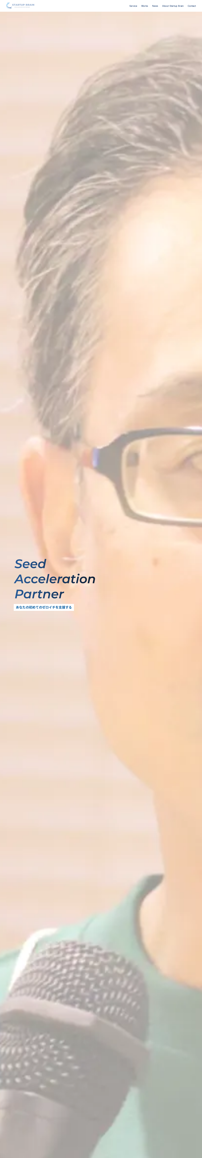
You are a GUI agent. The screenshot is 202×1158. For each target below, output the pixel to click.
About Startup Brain (173, 6)
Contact (192, 6)
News (155, 6)
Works (144, 6)
